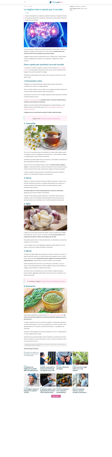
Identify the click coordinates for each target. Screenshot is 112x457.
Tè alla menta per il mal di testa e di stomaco (53, 281)
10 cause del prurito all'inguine (62, 368)
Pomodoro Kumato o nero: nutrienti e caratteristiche (62, 390)
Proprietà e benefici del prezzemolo (50, 118)
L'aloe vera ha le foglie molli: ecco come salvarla (80, 368)
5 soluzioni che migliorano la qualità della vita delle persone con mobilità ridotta (31, 368)
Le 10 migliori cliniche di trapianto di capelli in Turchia (31, 390)
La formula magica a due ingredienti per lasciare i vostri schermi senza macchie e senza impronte (48, 390)
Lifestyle (25, 6)
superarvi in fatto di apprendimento (39, 190)
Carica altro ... (56, 396)
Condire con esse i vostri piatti (32, 100)
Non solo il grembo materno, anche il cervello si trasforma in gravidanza (80, 390)
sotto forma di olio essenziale (55, 315)
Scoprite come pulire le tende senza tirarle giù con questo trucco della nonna (47, 368)
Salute (25, 365)
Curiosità (30, 6)
